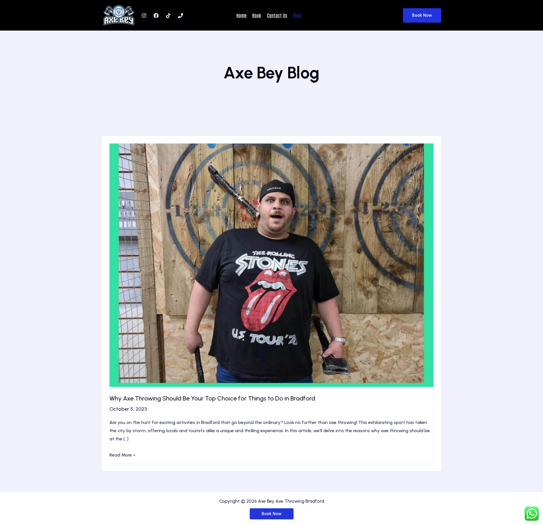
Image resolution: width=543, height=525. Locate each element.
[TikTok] (168, 15)
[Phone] (180, 15)
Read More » (122, 455)
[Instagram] (143, 15)
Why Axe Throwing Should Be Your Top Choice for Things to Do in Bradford (212, 398)
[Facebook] (156, 15)
